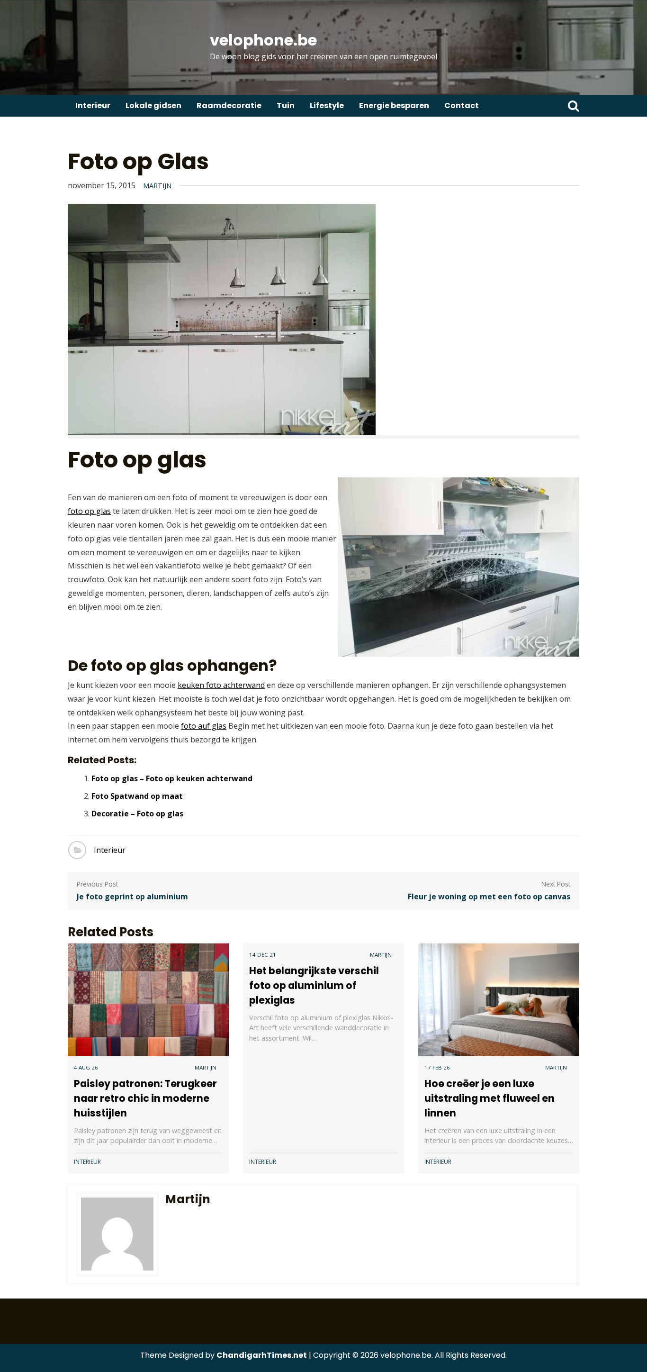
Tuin (286, 105)
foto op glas (89, 511)
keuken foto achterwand (221, 685)
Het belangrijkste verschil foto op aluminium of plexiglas (314, 985)
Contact (461, 105)
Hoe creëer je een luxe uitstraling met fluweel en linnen (489, 1098)
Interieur (92, 105)
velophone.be (263, 40)
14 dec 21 (262, 954)
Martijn (157, 185)
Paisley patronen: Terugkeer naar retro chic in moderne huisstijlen (145, 1098)
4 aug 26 (86, 1067)
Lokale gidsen (153, 105)
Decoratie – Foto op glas (137, 813)
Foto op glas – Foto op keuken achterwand (171, 778)
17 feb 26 (437, 1067)
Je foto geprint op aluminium (132, 896)
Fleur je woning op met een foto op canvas (489, 896)
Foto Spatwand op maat (137, 796)
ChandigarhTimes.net (261, 1355)
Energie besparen (394, 105)
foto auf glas (203, 726)
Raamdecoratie (229, 105)
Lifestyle (327, 105)
